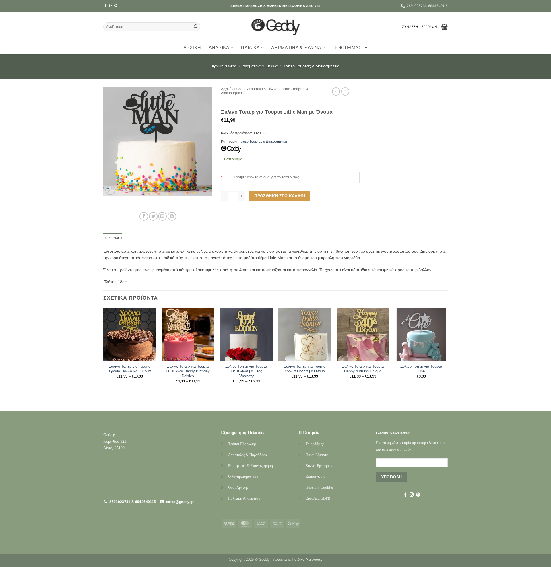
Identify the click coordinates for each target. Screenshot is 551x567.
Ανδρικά (219, 47)
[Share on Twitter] (153, 216)
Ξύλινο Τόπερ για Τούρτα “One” (421, 368)
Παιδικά (250, 47)
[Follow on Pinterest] (115, 5)
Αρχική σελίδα (224, 66)
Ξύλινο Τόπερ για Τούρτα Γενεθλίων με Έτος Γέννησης (246, 371)
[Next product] (336, 91)
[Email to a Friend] (162, 216)
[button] (419, 26)
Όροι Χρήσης (238, 487)
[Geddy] (231, 149)
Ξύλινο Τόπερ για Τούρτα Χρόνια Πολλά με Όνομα (305, 368)
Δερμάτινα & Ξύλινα (296, 47)
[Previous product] (345, 91)
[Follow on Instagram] (110, 5)
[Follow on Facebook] (105, 5)
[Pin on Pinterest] (172, 216)
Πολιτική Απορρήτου (244, 498)
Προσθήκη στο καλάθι (279, 195)
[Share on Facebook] (143, 216)
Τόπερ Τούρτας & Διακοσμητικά (311, 66)
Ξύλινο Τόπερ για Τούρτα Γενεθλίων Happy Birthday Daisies (188, 371)
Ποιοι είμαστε (350, 47)
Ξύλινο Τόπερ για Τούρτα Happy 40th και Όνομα (363, 368)
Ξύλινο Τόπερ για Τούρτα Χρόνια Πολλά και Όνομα (129, 368)
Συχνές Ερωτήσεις (319, 465)
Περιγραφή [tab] (112, 238)
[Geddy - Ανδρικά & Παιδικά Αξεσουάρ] (275, 27)
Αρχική (192, 47)
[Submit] (195, 26)
